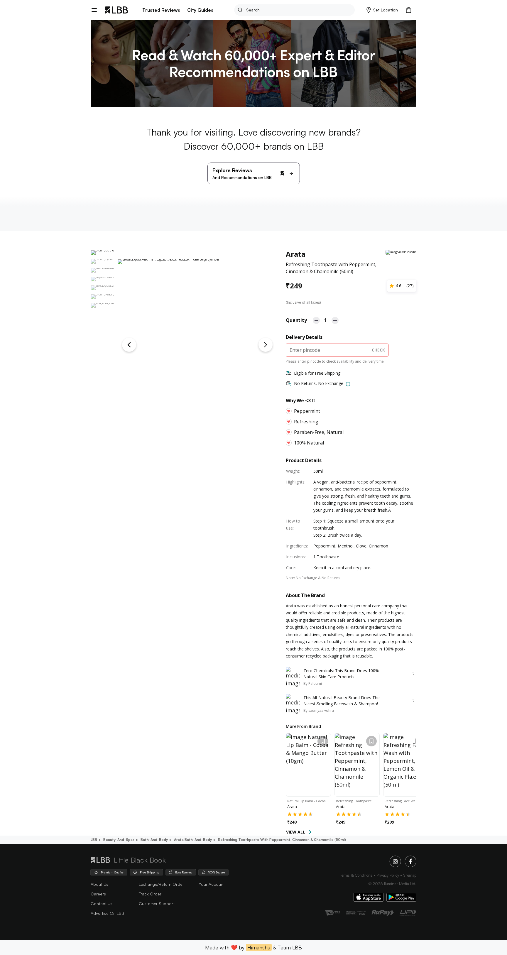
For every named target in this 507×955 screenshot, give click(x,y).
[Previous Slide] (129, 344)
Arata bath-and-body (193, 839)
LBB (94, 839)
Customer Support (157, 903)
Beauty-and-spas (118, 839)
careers (98, 893)
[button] (382, 10)
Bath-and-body (154, 839)
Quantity (296, 320)
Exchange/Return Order (161, 884)
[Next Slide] (265, 344)
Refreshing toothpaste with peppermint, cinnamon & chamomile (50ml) (282, 839)
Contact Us (101, 903)
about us (99, 884)
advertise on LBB (107, 913)
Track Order (150, 893)
